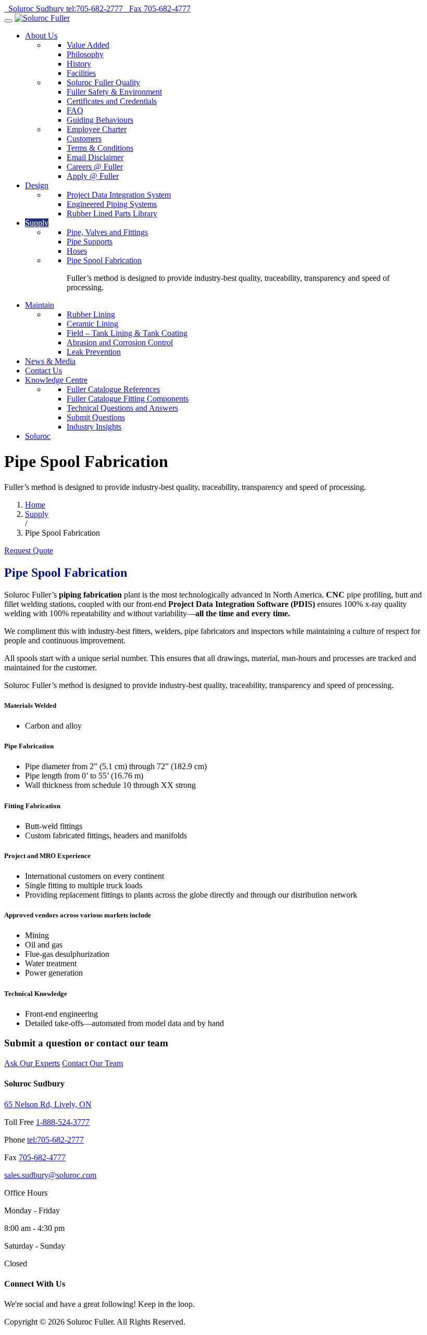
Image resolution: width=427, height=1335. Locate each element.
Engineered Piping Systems (112, 204)
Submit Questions (96, 417)
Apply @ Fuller (93, 176)
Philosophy (85, 54)
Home (35, 504)
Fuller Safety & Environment (114, 91)
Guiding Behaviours (100, 119)
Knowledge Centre (56, 379)
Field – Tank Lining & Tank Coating (127, 333)
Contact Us (43, 370)
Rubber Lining (91, 314)
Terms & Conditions (100, 148)
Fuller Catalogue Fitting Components (128, 398)
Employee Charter (97, 129)
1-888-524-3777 (63, 1122)
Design (36, 185)
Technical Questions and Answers (122, 408)
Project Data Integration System (119, 194)
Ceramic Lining (92, 323)
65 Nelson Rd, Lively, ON (48, 1104)
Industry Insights (94, 426)
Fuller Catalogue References (113, 389)
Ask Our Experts (32, 1063)
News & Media (50, 361)
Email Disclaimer (95, 157)
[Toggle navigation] (8, 20)
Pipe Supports (89, 241)
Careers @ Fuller (95, 166)
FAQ (75, 110)
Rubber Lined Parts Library (112, 213)
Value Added (88, 45)
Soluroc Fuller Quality (103, 82)
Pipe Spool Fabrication (104, 260)
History (79, 63)
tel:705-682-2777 (55, 1139)
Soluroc (38, 436)
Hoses (77, 251)
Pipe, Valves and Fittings (107, 232)
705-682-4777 (42, 1157)
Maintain (39, 305)
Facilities (81, 73)
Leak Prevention (94, 351)
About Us (41, 35)
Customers (84, 138)
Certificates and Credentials (112, 101)
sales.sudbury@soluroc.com (50, 1175)
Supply (36, 222)
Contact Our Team (92, 1063)
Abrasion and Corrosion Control (120, 342)
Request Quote (28, 550)
